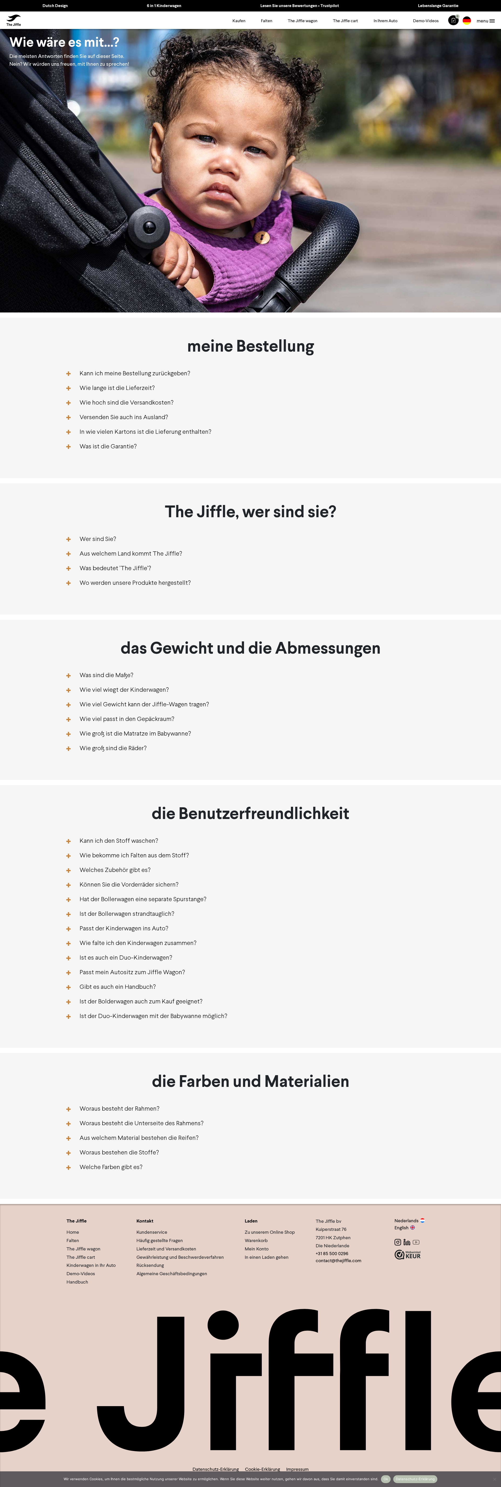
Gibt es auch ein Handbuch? (118, 987)
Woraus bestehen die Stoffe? (119, 1153)
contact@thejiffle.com (338, 1260)
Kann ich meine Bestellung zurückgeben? (135, 374)
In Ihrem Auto (385, 20)
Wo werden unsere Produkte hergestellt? (135, 583)
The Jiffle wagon (302, 20)
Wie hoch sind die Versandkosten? (127, 403)
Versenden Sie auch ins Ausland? (124, 417)
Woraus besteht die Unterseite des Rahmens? (142, 1124)
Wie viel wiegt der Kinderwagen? (124, 690)
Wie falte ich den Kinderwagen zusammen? (138, 943)
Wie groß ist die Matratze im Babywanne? (135, 734)
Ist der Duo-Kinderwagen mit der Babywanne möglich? (153, 1016)
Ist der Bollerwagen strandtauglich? (127, 914)
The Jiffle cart (345, 20)
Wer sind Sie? (98, 539)
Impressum (297, 1469)
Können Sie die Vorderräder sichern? (129, 885)
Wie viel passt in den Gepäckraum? (127, 719)
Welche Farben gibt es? (111, 1167)
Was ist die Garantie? (108, 447)
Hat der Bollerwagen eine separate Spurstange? (143, 899)
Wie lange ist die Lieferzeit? (117, 388)
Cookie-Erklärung (262, 1469)
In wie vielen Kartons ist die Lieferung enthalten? (145, 432)
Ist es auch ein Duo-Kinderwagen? (126, 958)
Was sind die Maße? (106, 675)
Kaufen (238, 20)
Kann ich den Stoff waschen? (119, 841)
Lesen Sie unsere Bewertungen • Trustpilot (299, 5)
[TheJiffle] (13, 20)
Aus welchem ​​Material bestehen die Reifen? (139, 1138)
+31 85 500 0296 (332, 1253)
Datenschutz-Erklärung (216, 1469)
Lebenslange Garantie (438, 5)
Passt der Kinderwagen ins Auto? (124, 929)
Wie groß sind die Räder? (113, 748)
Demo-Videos (426, 20)
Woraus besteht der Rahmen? (119, 1109)
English (402, 1228)
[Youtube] (416, 1242)
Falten (266, 20)
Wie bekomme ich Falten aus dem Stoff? (134, 856)
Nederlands (407, 1221)
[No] (494, 1479)
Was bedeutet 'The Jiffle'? (115, 568)
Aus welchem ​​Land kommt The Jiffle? (131, 554)
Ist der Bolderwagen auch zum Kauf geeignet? (141, 1002)
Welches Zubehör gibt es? (115, 870)
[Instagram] (398, 1242)
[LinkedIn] (407, 1242)
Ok (386, 1479)
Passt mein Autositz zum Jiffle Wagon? (132, 973)
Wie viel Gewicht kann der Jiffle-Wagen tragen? (144, 705)
